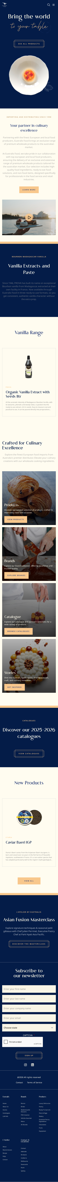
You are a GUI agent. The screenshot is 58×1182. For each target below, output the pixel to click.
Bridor (23, 1107)
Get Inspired (14, 687)
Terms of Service (34, 1082)
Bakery (41, 1116)
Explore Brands (16, 575)
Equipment (42, 1131)
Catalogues (6, 1113)
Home (4, 1103)
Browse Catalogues (18, 631)
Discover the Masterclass (29, 944)
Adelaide (24, 1151)
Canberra (24, 1158)
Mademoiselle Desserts (25, 1111)
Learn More (29, 190)
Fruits (41, 1128)
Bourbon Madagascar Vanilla (29, 257)
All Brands (24, 1125)
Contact (19, 1082)
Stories (5, 1110)
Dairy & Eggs (43, 1113)
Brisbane (24, 1155)
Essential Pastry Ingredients (44, 1120)
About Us (5, 1107)
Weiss (23, 1121)
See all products (29, 44)
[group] (29, 382)
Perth (22, 1168)
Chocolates (42, 1125)
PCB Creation (25, 1115)
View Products (15, 519)
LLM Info (5, 1116)
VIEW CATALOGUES (29, 753)
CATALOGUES (29, 720)
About (4, 1147)
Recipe (5, 1153)
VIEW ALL (29, 881)
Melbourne (24, 1161)
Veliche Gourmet (26, 1118)
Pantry (41, 1107)
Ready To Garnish (44, 1110)
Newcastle (24, 1164)
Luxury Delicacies (44, 1103)
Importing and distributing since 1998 (29, 117)
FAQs (4, 1156)
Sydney (23, 1171)
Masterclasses (7, 1150)
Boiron (23, 1103)
